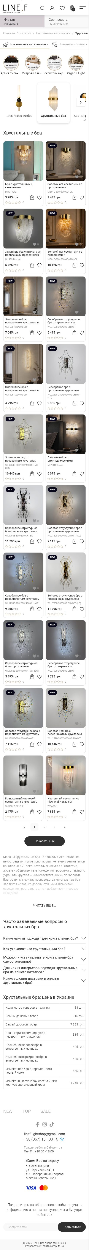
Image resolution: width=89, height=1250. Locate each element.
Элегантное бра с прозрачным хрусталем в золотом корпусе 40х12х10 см (22, 389)
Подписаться (71, 1227)
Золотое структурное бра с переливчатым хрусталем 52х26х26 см (22, 732)
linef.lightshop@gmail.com (44, 1134)
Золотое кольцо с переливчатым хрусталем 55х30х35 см (65, 732)
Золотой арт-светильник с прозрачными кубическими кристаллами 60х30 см (66, 186)
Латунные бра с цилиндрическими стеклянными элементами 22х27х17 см (65, 459)
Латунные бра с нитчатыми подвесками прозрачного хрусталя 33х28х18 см (23, 253)
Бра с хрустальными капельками (18, 186)
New (8, 1111)
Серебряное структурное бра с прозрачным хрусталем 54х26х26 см (21, 665)
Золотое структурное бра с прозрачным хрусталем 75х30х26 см (65, 597)
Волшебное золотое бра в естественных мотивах (24, 1046)
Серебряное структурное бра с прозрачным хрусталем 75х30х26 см (64, 665)
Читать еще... (44, 906)
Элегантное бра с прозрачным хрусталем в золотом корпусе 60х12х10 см (22, 321)
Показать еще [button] (45, 841)
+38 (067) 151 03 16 (41, 1139)
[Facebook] (37, 1124)
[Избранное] (62, 8)
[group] (19, 102)
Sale (46, 1111)
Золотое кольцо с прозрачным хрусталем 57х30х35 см (21, 459)
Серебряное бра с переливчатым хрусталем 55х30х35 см (22, 597)
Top (26, 1111)
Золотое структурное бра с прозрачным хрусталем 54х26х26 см (65, 530)
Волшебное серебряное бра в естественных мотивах (26, 1058)
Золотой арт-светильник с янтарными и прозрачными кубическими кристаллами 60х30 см (66, 253)
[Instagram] (44, 1124)
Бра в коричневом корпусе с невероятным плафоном (25, 1034)
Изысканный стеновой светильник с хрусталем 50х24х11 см (21, 800)
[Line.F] (15, 7)
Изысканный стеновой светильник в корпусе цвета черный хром (31, 1082)
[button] (82, 8)
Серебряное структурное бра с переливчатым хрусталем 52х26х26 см (64, 321)
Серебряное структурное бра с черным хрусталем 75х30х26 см (21, 530)
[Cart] (32, 197)
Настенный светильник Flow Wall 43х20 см (63, 800)
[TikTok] (51, 1124)
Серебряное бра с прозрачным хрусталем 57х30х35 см (63, 389)
